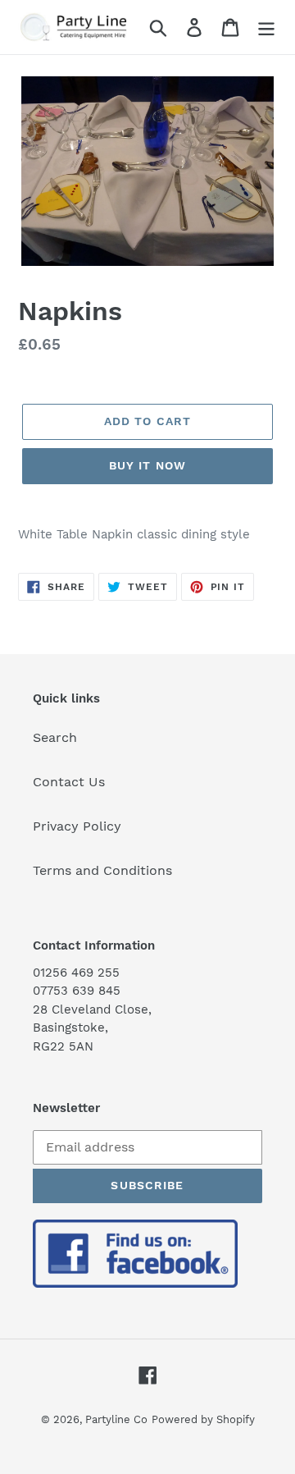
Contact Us (69, 782)
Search (55, 737)
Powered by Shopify (203, 1419)
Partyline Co (116, 1419)
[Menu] (266, 27)
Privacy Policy (77, 826)
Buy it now (147, 465)
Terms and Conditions (102, 870)
